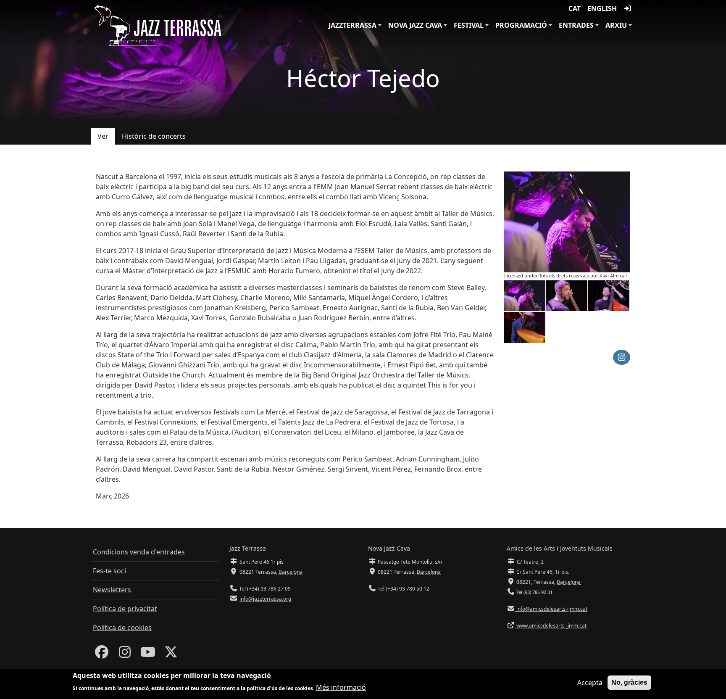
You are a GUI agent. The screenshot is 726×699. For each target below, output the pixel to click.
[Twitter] (171, 654)
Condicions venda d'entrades (139, 552)
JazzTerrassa (352, 25)
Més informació (341, 687)
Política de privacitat (125, 608)
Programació (521, 25)
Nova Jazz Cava (415, 25)
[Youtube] (147, 654)
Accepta (589, 682)
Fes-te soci (109, 570)
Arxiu (616, 25)
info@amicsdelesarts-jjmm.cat (551, 608)
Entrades (576, 25)
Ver (102, 136)
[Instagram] (124, 654)
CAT (574, 8)
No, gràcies (629, 682)
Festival (469, 25)
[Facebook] (101, 654)
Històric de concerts (154, 136)
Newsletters (112, 589)
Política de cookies (122, 627)
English (602, 8)
